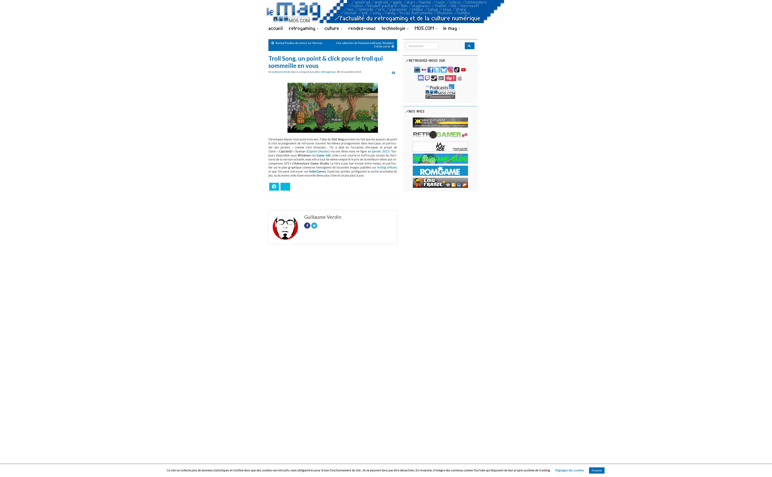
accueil (275, 28)
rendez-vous (362, 28)
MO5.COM (425, 28)
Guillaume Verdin (281, 71)
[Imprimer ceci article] (393, 72)
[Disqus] (332, 302)
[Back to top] (763, 468)
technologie (394, 28)
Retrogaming (328, 71)
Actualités (315, 71)
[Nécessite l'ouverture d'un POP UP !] (440, 91)
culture (333, 28)
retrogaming (303, 28)
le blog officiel (386, 167)
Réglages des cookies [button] (569, 470)
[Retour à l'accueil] (386, 11)
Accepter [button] (596, 470)
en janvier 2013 (378, 151)
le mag (451, 28)
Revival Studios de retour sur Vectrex (298, 43)
